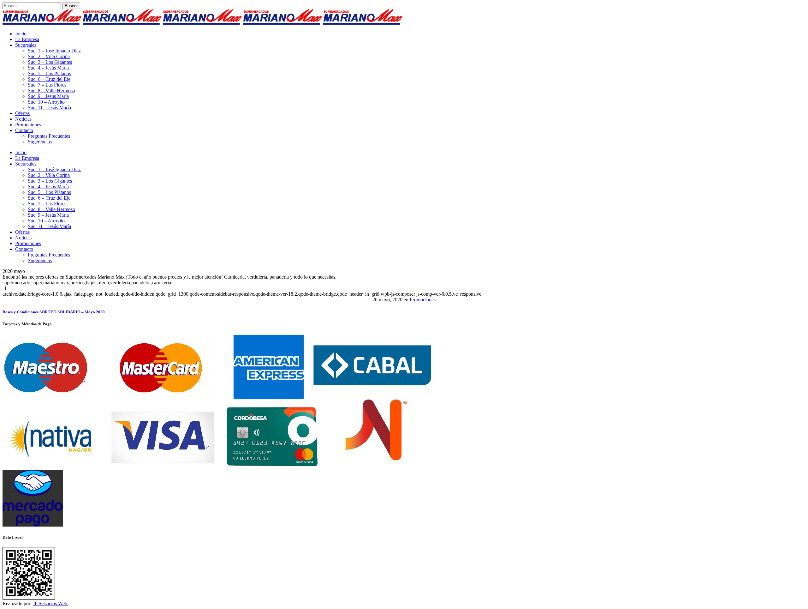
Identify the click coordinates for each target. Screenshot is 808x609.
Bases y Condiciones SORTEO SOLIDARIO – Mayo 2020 (54, 312)
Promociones (423, 299)
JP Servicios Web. (50, 603)
